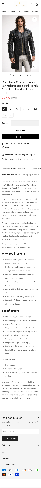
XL (30, 109)
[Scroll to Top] (37, 476)
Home (4, 11)
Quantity (5, 123)
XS (5, 109)
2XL (36, 109)
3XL (5, 116)
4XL (11, 116)
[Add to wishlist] (34, 19)
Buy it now (20, 137)
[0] (36, 4)
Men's (13, 11)
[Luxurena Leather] (20, 4)
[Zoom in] (34, 66)
